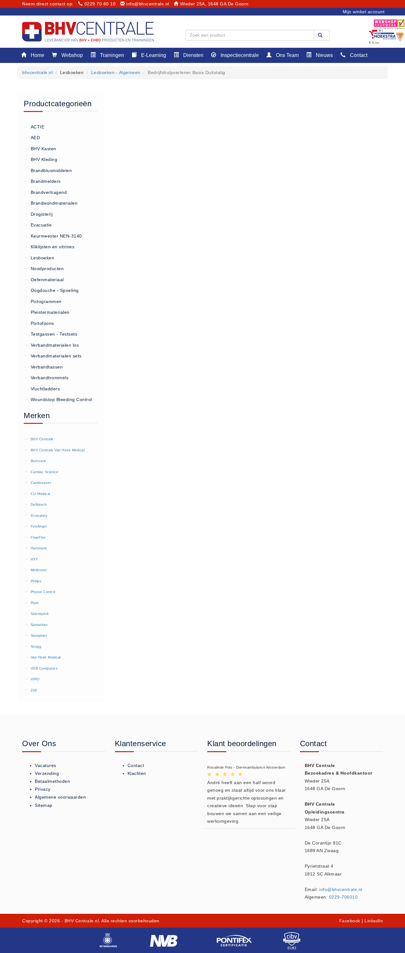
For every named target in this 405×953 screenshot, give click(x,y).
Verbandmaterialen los (52, 345)
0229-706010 (343, 897)
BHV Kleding (41, 159)
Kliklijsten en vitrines (49, 246)
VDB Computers (44, 668)
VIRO (35, 679)
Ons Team (287, 55)
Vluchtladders (42, 388)
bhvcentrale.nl (37, 72)
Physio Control (43, 592)
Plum (35, 603)
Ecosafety (39, 515)
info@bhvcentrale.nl (147, 3)
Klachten (137, 773)
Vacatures (45, 765)
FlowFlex (38, 537)
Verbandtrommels (46, 377)
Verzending (47, 773)
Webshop (71, 55)
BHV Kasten (40, 148)
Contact (358, 55)
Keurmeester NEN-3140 (53, 235)
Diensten (192, 55)
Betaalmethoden (52, 781)
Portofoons (39, 323)
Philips (36, 581)
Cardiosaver (41, 483)
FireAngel (39, 526)
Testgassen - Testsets (51, 334)
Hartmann (39, 548)
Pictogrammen (43, 301)
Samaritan (39, 625)
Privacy (43, 789)
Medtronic (39, 570)
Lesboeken (39, 257)
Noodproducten (44, 268)
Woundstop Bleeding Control (58, 399)
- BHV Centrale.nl (80, 920)
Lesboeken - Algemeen (115, 72)
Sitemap (44, 805)
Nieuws (324, 55)
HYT (34, 559)
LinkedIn (373, 920)
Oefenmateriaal (44, 279)
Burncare (38, 461)
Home (36, 55)
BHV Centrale (42, 439)
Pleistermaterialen (47, 312)
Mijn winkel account (364, 11)
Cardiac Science (45, 472)
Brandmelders (43, 181)
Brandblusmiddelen (48, 170)
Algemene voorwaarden (60, 797)
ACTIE (34, 126)
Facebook (349, 920)
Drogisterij (39, 214)
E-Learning (153, 55)
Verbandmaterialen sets (53, 355)
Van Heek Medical (46, 657)
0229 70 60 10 (99, 3)
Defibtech (39, 504)
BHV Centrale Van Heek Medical (58, 450)
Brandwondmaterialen (51, 203)
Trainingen (111, 55)
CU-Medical (40, 494)
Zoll (34, 690)
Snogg (36, 646)
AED (32, 137)
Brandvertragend (46, 192)
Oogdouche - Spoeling (52, 290)
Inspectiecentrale (239, 55)
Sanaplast (39, 635)
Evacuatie (38, 224)
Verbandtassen (44, 366)
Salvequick (40, 614)
